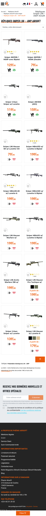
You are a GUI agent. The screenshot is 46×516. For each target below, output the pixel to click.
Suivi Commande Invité (10, 445)
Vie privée (29, 506)
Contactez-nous (7, 466)
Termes (35, 506)
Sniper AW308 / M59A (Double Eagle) (34, 59)
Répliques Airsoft (13, 11)
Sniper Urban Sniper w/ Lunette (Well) (12, 104)
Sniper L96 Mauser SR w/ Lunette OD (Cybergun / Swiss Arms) (11, 150)
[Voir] (9, 159)
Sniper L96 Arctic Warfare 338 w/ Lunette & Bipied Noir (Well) (11, 283)
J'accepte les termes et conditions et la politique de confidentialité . (25, 410)
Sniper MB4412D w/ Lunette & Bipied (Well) (34, 193)
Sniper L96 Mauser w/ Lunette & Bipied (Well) (34, 333)
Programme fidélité (8, 460)
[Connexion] (36, 4)
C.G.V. (3, 438)
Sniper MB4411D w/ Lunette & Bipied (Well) (34, 149)
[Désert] (38, 338)
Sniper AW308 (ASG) (34, 103)
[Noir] (32, 287)
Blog (2, 473)
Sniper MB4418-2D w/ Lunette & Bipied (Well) (11, 193)
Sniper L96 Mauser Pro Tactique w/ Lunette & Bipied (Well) (34, 283)
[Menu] (2, 4)
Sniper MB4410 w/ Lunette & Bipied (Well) (35, 237)
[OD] (36, 287)
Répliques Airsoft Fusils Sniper (13, 13)
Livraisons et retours (8, 453)
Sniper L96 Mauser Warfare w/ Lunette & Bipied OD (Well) (11, 238)
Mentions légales (7, 435)
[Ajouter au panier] (9, 70)
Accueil (3, 11)
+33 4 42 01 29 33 (8, 502)
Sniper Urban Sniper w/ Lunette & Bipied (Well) (12, 333)
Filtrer (23, 513)
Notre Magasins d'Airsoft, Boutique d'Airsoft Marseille (21, 470)
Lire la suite (5, 371)
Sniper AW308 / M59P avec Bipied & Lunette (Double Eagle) (11, 60)
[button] (24, 4)
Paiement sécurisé (8, 456)
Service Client (6, 441)
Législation (5, 463)
